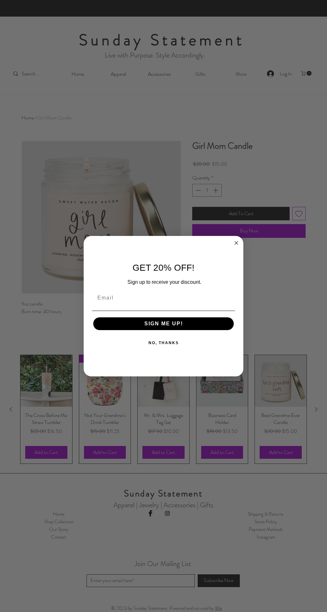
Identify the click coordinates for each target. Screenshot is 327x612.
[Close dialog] (236, 243)
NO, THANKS (163, 343)
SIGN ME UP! (163, 323)
